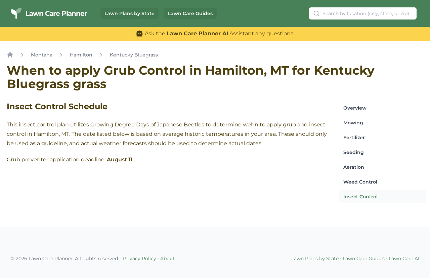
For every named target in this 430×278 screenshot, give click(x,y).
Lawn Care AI (404, 258)
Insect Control (360, 197)
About (167, 258)
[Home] (10, 54)
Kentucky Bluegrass (134, 55)
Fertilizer (354, 137)
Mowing (353, 123)
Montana (41, 55)
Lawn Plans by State (129, 13)
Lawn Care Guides (190, 13)
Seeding (353, 152)
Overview (355, 108)
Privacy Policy (139, 258)
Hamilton (81, 55)
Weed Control (360, 182)
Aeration (353, 167)
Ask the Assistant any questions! (219, 33)
